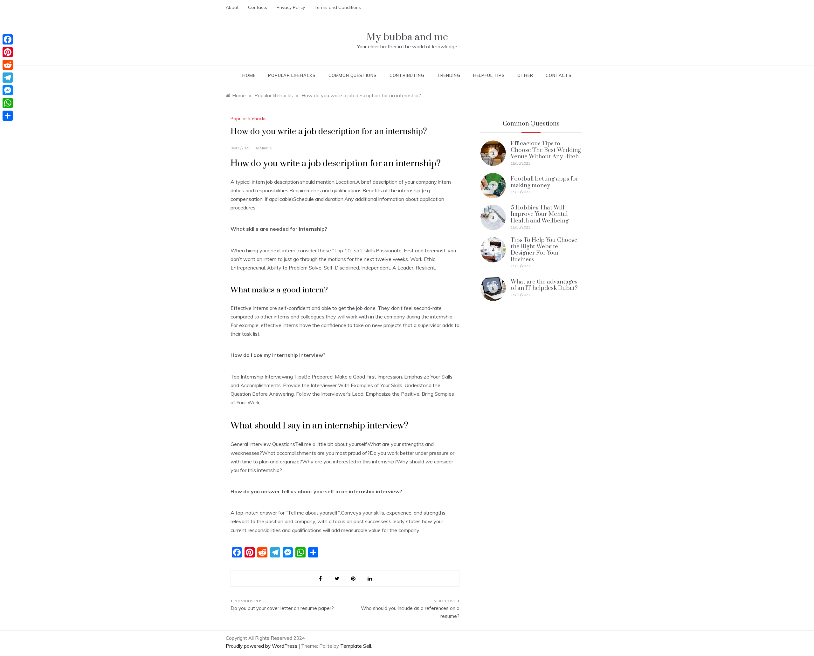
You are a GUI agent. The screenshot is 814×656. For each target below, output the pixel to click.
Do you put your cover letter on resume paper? (282, 608)
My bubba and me (407, 37)
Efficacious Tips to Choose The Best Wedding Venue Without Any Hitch (546, 150)
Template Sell (355, 646)
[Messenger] (7, 90)
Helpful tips (489, 75)
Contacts (257, 7)
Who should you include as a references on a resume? (410, 612)
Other (525, 75)
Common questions (352, 75)
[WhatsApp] (7, 103)
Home (248, 75)
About (232, 7)
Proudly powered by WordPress (262, 646)
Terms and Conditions (337, 7)
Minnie (266, 148)
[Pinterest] (7, 52)
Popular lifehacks (292, 75)
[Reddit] (7, 64)
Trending (448, 75)
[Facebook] (7, 39)
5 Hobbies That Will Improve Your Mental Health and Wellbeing (540, 214)
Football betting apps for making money (544, 182)
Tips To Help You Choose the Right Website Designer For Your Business (544, 249)
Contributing (407, 75)
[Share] (7, 115)
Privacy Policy (291, 7)
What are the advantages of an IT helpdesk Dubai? (544, 285)
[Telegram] (7, 77)
